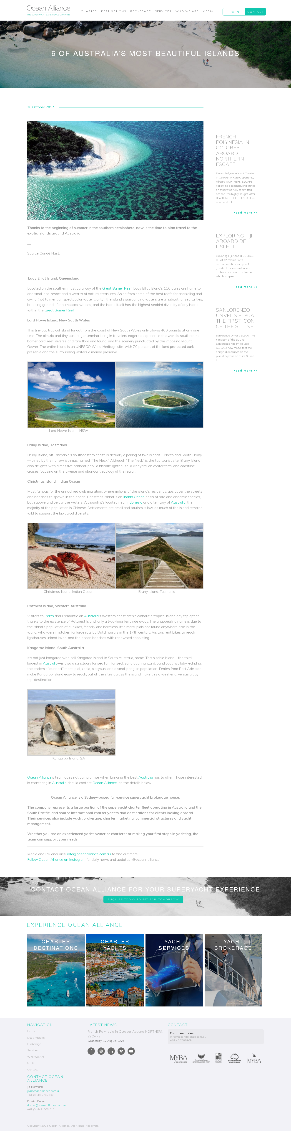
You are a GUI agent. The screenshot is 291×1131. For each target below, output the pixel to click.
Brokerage (140, 11)
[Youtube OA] (131, 1051)
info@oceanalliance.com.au (89, 854)
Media (208, 11)
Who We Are (187, 11)
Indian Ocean (134, 496)
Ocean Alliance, (105, 782)
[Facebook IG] (101, 1051)
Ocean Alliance (39, 777)
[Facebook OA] (91, 1051)
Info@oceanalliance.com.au (188, 1036)
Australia (178, 502)
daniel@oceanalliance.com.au (47, 1105)
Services (163, 11)
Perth (49, 616)
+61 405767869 (181, 1040)
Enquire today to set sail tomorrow (143, 899)
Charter (89, 11)
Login (234, 12)
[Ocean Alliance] (48, 10)
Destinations (113, 11)
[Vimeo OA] (121, 1051)
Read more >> (245, 212)
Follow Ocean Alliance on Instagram (56, 859)
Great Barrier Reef (117, 288)
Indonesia (134, 502)
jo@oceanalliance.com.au (44, 1091)
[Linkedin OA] (111, 1051)
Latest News (102, 1024)
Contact (255, 11)
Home (31, 1031)
